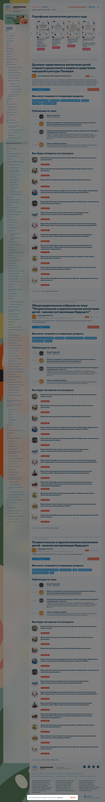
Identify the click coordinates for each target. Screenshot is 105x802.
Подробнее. (60, 797)
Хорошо (72, 797)
